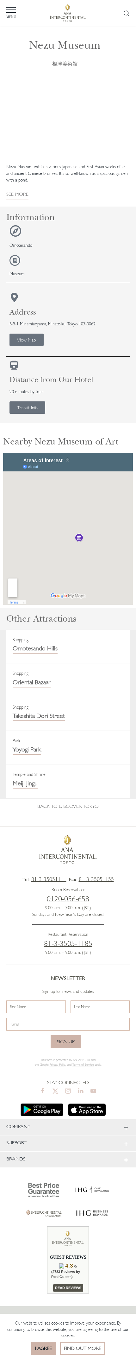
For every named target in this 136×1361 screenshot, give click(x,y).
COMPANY (18, 1126)
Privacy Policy (58, 1064)
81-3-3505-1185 (68, 943)
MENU (11, 17)
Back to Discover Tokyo (68, 806)
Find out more (82, 1348)
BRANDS (15, 1159)
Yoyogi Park (27, 749)
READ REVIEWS (68, 1288)
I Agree (43, 1348)
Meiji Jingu (25, 783)
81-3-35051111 (48, 879)
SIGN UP (66, 1041)
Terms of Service (83, 1064)
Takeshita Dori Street (39, 715)
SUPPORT (16, 1143)
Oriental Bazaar (32, 682)
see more (17, 194)
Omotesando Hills (35, 648)
